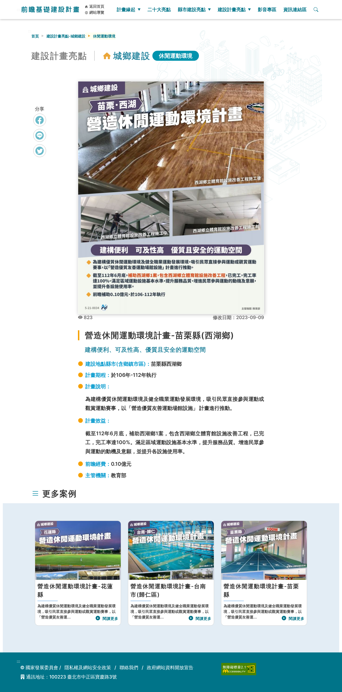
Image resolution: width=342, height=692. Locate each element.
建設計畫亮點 (232, 9)
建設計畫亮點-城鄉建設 (66, 36)
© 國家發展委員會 (39, 667)
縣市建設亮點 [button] (192, 9)
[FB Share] (39, 120)
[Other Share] (39, 150)
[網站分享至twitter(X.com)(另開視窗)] (39, 155)
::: (18, 9)
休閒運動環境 (175, 55)
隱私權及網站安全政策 (87, 667)
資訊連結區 (295, 9)
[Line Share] (39, 135)
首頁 (35, 36)
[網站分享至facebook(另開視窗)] (39, 124)
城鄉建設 (132, 55)
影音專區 (267, 9)
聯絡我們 (129, 667)
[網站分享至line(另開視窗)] (39, 139)
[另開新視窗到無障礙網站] (238, 669)
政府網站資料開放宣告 (170, 667)
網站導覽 (96, 12)
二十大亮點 (159, 9)
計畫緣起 (126, 9)
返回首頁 (96, 6)
